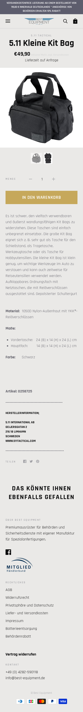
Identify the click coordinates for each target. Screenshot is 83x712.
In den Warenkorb (41, 197)
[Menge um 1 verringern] (30, 179)
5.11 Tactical (41, 35)
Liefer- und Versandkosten (27, 613)
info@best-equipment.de (25, 678)
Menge (11, 179)
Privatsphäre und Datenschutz (30, 605)
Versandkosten (61, 55)
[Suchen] (65, 21)
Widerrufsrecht (17, 597)
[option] (41, 108)
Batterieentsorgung (21, 628)
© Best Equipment (41, 693)
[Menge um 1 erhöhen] (53, 179)
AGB (9, 589)
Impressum (14, 620)
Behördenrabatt (18, 636)
